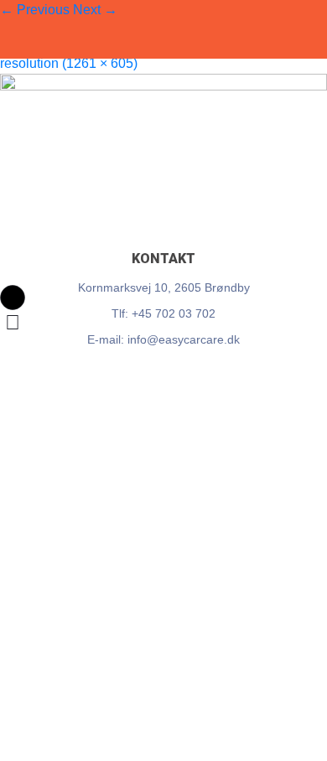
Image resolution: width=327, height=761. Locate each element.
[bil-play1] (163, 151)
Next (95, 10)
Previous (35, 10)
